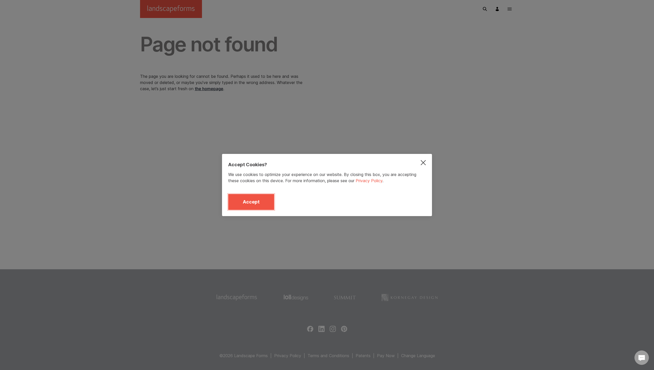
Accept (251, 202)
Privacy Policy (369, 180)
